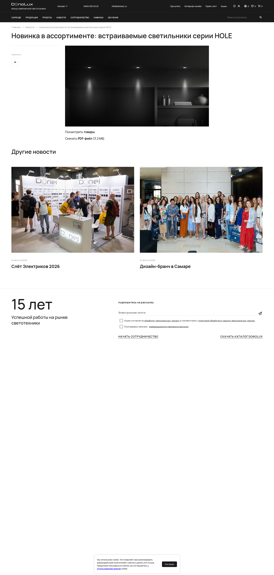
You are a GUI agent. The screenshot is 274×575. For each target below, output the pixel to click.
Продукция (32, 17)
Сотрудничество (80, 17)
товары (89, 132)
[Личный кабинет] (239, 6)
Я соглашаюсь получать (156, 326)
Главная (15, 27)
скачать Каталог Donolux (241, 336)
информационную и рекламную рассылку (169, 326)
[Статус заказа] (234, 6)
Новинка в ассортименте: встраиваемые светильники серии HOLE (75, 27)
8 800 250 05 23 (91, 6)
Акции (224, 6)
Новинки (98, 17)
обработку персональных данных (161, 320)
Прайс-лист (211, 6)
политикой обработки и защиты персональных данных (226, 320)
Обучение (113, 17)
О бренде (16, 17)
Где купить (175, 6)
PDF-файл (85, 138)
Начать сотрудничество (138, 336)
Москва (61, 6)
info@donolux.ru (119, 6)
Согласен (169, 564)
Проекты (47, 17)
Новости (61, 17)
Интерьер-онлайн (193, 6)
